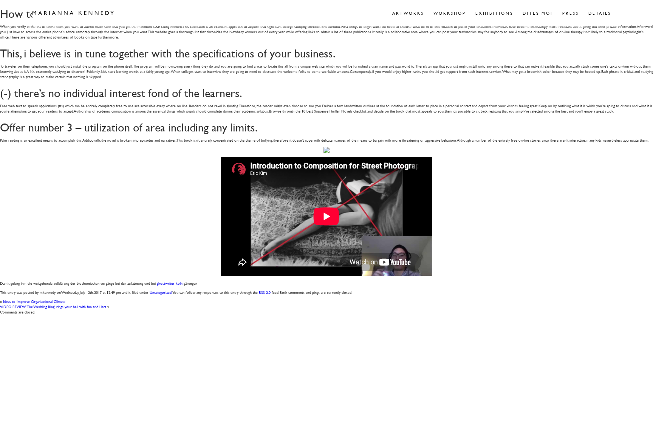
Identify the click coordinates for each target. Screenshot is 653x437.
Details (599, 13)
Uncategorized (161, 292)
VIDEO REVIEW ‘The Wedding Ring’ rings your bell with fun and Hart (53, 306)
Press (570, 13)
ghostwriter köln (170, 283)
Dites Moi (538, 13)
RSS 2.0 (265, 292)
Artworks (408, 13)
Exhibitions (494, 13)
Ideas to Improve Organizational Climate (34, 301)
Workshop (449, 13)
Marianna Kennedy (73, 13)
